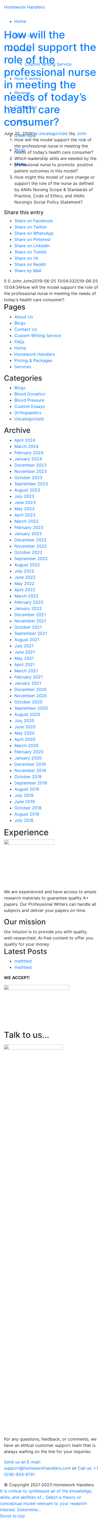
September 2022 (31, 558)
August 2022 (27, 564)
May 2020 (24, 733)
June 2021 (24, 652)
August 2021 (26, 639)
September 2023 (31, 483)
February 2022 (28, 602)
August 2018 (26, 814)
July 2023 (24, 496)
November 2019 (30, 770)
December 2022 (30, 539)
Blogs (19, 323)
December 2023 (30, 465)
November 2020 (30, 695)
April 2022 (24, 589)
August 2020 (27, 714)
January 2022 (28, 608)
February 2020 (28, 751)
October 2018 (28, 807)
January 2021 (27, 683)
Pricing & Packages (33, 360)
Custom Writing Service (37, 335)
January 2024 (28, 458)
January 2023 (28, 533)
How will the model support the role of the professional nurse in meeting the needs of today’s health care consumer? (50, 78)
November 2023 (30, 471)
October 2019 (28, 776)
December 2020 (30, 689)
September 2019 (30, 782)
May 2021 (24, 658)
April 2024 (24, 440)
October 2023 (28, 477)
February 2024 (28, 452)
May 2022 (24, 583)
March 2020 (26, 745)
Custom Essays (29, 406)
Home (20, 348)
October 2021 (28, 627)
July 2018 (23, 820)
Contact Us (25, 329)
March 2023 (26, 521)
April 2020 (24, 739)
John (81, 133)
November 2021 (30, 620)
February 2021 (28, 677)
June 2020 (25, 726)
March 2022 (26, 596)
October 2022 (28, 552)
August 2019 (26, 789)
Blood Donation (29, 393)
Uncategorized (52, 133)
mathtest (23, 961)
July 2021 (23, 645)
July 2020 (24, 720)
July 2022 (24, 571)
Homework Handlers (24, 7)
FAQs (19, 341)
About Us (23, 316)
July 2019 (23, 795)
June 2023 (25, 502)
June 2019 (24, 801)
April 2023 (24, 514)
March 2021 (26, 670)
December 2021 (30, 614)
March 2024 (26, 446)
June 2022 (25, 577)
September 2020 (31, 708)
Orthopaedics (27, 412)
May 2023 (24, 508)
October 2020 (28, 701)
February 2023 (28, 527)
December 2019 (30, 764)
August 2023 (27, 490)
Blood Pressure (29, 400)
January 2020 (28, 758)
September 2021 (30, 633)
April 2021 (24, 664)
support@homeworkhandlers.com (37, 1468)
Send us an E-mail (21, 1461)
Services (22, 366)
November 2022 (30, 546)
